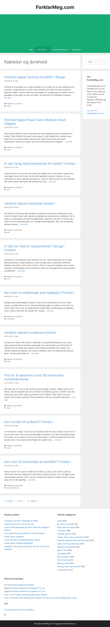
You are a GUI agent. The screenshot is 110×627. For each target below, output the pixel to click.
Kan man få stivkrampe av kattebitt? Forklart (37, 462)
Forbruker (61, 531)
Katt (8, 190)
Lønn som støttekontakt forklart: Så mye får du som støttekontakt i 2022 (45, 598)
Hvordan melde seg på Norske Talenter (30, 595)
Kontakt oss (76, 50)
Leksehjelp (61, 553)
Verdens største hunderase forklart (30, 332)
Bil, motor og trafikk (65, 524)
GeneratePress (70, 624)
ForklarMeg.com (55, 7)
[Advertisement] (55, 30)
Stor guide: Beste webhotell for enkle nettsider (24, 533)
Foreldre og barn (64, 534)
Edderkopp (11, 319)
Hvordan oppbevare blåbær (22, 585)
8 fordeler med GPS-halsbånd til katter (21, 521)
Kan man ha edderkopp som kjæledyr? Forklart (39, 293)
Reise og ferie (63, 563)
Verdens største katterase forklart (29, 203)
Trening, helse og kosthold (68, 566)
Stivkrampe (14, 488)
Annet (59, 521)
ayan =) (7, 595)
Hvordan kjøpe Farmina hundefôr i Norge (34, 77)
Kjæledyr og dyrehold (14, 103)
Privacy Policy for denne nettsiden (19, 610)
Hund (9, 106)
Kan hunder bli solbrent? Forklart (28, 422)
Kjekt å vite (62, 550)
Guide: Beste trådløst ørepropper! (18, 543)
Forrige (8, 501)
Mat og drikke (63, 557)
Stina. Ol (8, 598)
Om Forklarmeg (63, 560)
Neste (34, 501)
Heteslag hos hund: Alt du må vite (19, 524)
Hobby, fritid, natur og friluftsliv (70, 537)
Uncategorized (63, 570)
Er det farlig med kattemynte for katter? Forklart (40, 163)
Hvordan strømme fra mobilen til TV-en (27, 588)
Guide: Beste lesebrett (14, 537)
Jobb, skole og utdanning (68, 544)
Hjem (31, 50)
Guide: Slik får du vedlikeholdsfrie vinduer (22, 540)
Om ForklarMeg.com (60, 50)
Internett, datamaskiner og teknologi (72, 540)
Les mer (7, 98)
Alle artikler (41, 50)
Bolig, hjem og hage (65, 527)
